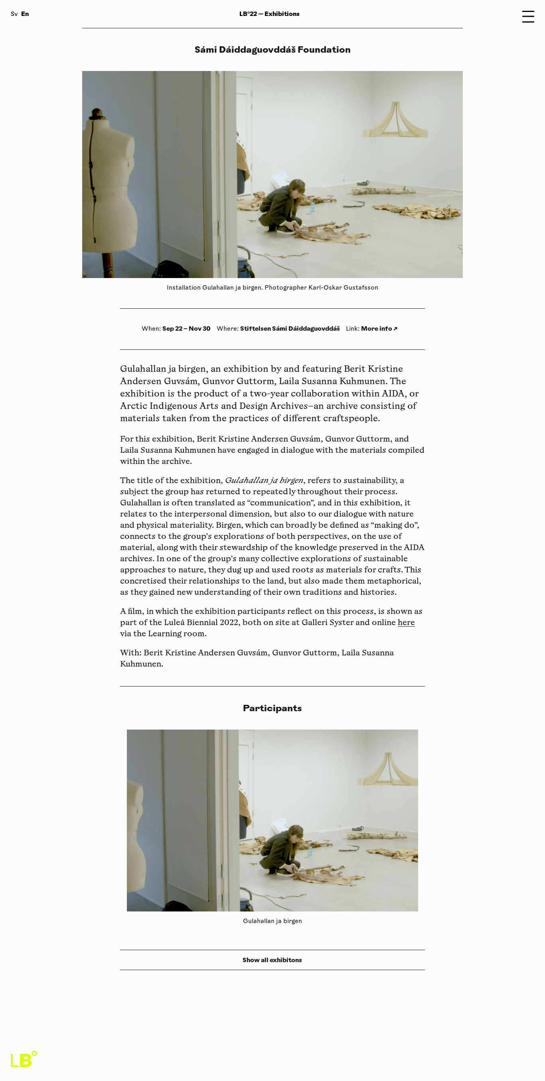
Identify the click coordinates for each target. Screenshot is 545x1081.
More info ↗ (379, 328)
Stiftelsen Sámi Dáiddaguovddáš (290, 328)
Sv (14, 15)
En (25, 14)
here (406, 623)
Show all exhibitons (272, 960)
